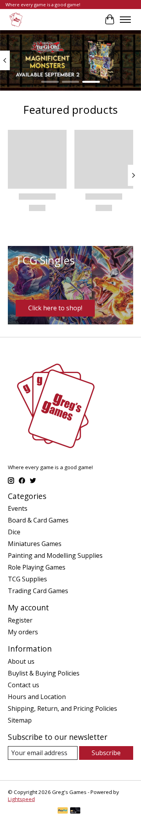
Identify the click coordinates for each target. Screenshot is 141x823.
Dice (14, 532)
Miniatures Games (34, 543)
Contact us (23, 685)
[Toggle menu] (125, 19)
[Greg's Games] (16, 19)
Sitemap (20, 720)
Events (17, 508)
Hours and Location (37, 696)
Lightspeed (21, 799)
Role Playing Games (36, 567)
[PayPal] (63, 811)
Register (20, 620)
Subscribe (106, 752)
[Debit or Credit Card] (75, 811)
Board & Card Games (38, 520)
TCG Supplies (27, 579)
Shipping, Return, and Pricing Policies (62, 708)
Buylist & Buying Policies (44, 673)
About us (21, 661)
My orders (23, 632)
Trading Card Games (38, 590)
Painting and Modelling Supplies (55, 555)
